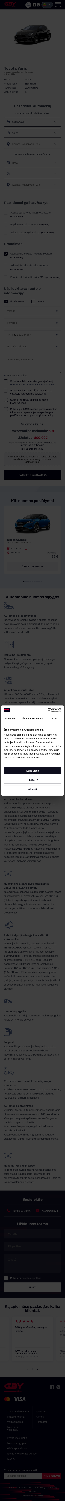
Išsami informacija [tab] (32, 718)
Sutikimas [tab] (10, 718)
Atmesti (32, 789)
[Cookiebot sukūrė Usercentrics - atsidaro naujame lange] (47, 710)
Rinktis (31, 779)
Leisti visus (32, 770)
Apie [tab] (54, 718)
